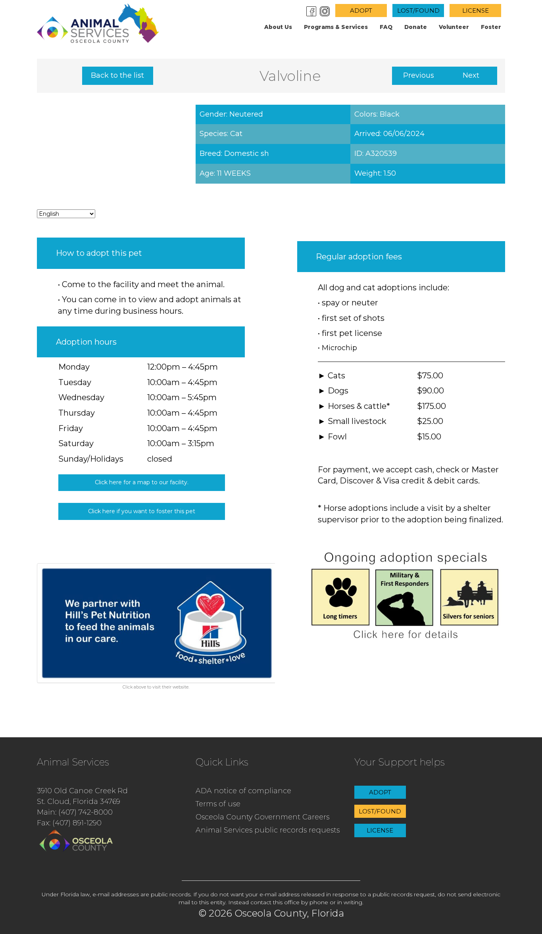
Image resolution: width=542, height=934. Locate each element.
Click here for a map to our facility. (141, 482)
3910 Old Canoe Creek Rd (82, 790)
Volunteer (454, 27)
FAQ (386, 27)
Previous (418, 75)
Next (471, 75)
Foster (491, 27)
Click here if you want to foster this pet (141, 511)
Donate (415, 27)
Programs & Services (336, 27)
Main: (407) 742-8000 (75, 812)
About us (278, 27)
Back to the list (117, 75)
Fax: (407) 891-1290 (69, 823)
